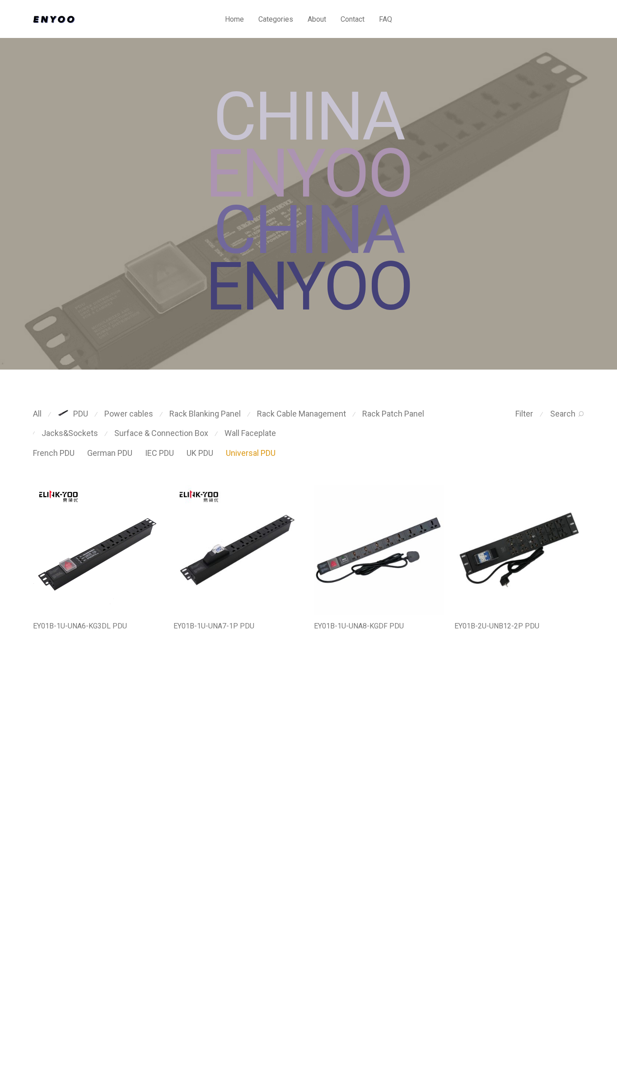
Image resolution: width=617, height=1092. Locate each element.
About (317, 19)
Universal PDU (251, 453)
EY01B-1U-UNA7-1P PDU (213, 626)
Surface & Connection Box (161, 433)
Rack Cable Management (301, 413)
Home (234, 19)
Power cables (128, 413)
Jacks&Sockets (70, 433)
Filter (524, 413)
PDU (80, 413)
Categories (275, 19)
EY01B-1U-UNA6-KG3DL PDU (80, 626)
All (37, 413)
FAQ (385, 19)
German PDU (109, 453)
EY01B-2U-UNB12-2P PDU (496, 626)
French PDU (54, 453)
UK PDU (200, 453)
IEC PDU (159, 453)
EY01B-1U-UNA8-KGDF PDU (359, 626)
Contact (353, 19)
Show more (44, 638)
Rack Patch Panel (393, 413)
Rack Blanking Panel (205, 413)
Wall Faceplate (250, 433)
